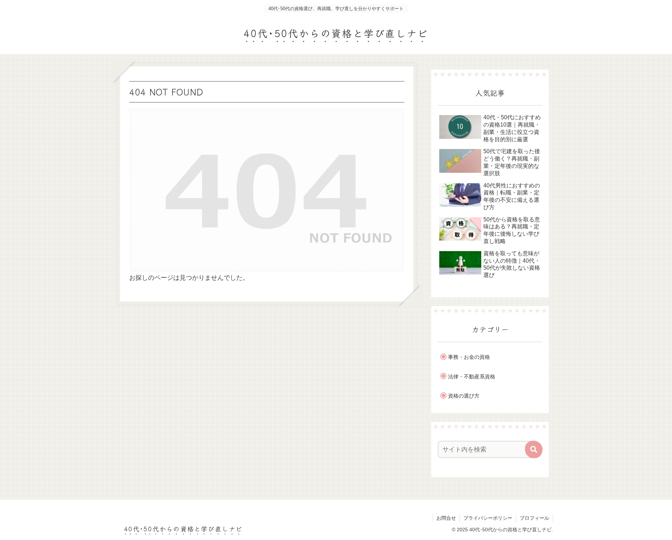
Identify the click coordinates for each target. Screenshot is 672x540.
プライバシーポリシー (487, 518)
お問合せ (446, 518)
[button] (533, 449)
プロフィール (534, 518)
